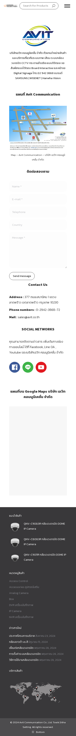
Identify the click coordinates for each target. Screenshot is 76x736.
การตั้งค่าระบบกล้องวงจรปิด (25, 654)
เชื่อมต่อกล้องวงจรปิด (21, 648)
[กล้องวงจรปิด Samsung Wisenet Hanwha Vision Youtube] (27, 371)
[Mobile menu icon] (67, 6)
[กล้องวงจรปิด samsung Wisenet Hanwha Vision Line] (41, 371)
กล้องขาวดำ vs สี (18, 642)
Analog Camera (18, 593)
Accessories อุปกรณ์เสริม (24, 587)
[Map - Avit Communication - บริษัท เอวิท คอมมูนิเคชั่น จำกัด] (38, 128)
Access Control (18, 581)
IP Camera (15, 611)
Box (11, 599)
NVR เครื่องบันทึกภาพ (21, 617)
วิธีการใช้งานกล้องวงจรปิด (24, 660)
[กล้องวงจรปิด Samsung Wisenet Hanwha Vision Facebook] (14, 371)
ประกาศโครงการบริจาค (22, 636)
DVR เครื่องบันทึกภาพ (21, 605)
